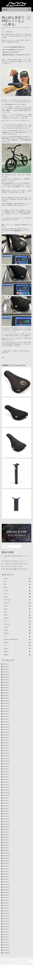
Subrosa (6, 627)
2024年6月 (6, 714)
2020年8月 (6, 832)
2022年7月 (6, 771)
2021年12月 (6, 790)
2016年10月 (6, 952)
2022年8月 (6, 769)
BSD (22, 27)
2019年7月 (6, 866)
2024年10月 (6, 708)
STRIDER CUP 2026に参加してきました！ (14, 561)
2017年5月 (6, 934)
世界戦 (5, 651)
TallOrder (6, 633)
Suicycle (6, 630)
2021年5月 (6, 808)
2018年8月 (6, 895)
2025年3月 (6, 695)
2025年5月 (6, 690)
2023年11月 (6, 729)
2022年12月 (6, 758)
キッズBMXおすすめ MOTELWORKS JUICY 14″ (15, 563)
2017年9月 (6, 924)
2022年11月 (6, 761)
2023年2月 (6, 753)
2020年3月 (6, 845)
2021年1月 (6, 819)
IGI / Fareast (7, 599)
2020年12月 (6, 821)
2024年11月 (6, 706)
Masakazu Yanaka (8, 27)
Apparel (6, 578)
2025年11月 (6, 677)
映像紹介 (6, 654)
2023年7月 (6, 740)
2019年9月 (6, 861)
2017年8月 (6, 926)
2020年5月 (6, 840)
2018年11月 (6, 887)
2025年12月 (6, 674)
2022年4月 (6, 779)
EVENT (6, 587)
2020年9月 (6, 829)
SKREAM (6, 618)
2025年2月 (6, 698)
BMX (20, 27)
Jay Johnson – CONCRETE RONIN (12, 566)
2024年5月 (6, 716)
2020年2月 (6, 847)
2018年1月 (6, 913)
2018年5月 (6, 903)
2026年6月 (6, 666)
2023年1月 (6, 756)
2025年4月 (6, 693)
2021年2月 (6, 816)
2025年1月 (6, 700)
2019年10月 (6, 858)
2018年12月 (6, 884)
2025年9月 (6, 682)
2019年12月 (6, 853)
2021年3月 (6, 813)
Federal (25, 27)
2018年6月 (6, 900)
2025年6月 (6, 687)
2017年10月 (6, 921)
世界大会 (6, 648)
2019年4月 (6, 874)
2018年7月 (6, 897)
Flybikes (6, 596)
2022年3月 (6, 782)
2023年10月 (6, 732)
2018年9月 (6, 892)
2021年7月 (6, 803)
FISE (5, 593)
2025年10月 (6, 679)
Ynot (5, 645)
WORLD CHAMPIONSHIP (11, 639)
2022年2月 (6, 784)
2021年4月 (6, 811)
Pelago (6, 609)
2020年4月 (6, 842)
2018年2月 (6, 910)
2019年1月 (6, 882)
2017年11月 (6, 918)
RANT (5, 612)
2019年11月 (6, 855)
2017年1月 (6, 945)
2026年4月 (6, 669)
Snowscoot (7, 624)
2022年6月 (6, 774)
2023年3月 (6, 750)
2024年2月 (6, 721)
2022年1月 (6, 787)
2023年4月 (6, 748)
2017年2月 (6, 942)
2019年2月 (6, 879)
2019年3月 (6, 876)
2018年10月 (6, 889)
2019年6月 (6, 868)
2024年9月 (6, 711)
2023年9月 (6, 735)
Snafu (5, 621)
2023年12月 (6, 727)
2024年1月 (6, 724)
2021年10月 (6, 795)
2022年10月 (6, 763)
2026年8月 (6, 664)
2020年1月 (6, 850)
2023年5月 (6, 745)
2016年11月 (6, 950)
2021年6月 (6, 805)
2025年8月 (6, 685)
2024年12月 (6, 703)
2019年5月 (6, 871)
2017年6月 (6, 931)
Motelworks (7, 602)
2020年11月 (6, 824)
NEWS (28, 27)
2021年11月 (6, 792)
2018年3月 (6, 908)
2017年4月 (6, 937)
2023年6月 (6, 742)
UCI (5, 636)
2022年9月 (6, 766)
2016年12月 (6, 947)
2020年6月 (6, 837)
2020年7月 (6, 834)
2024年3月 (6, 719)
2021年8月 (6, 800)
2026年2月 (6, 672)
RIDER (5, 615)
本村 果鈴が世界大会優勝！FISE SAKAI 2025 (15, 569)
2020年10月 (6, 826)
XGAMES (6, 642)
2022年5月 (6, 777)
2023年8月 (6, 737)
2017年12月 (6, 916)
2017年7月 (6, 929)
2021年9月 (6, 798)
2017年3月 (6, 939)
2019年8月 (6, 863)
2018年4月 (6, 905)
